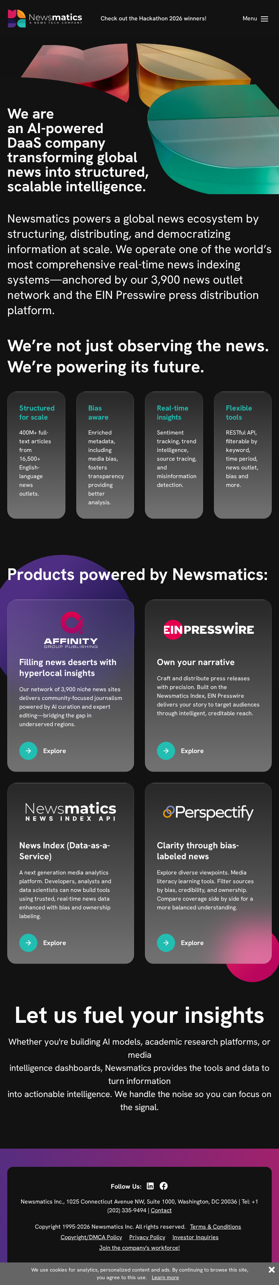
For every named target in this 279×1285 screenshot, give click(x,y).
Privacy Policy (147, 1237)
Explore (54, 750)
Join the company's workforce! (139, 1248)
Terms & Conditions (215, 1226)
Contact (161, 1210)
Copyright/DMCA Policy (91, 1237)
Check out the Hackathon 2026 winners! (153, 18)
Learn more (165, 1277)
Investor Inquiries (196, 1237)
